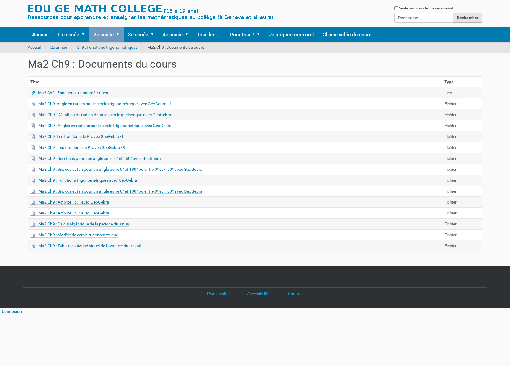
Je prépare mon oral (291, 35)
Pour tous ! (242, 35)
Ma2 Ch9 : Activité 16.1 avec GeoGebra (73, 202)
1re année (68, 35)
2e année (104, 35)
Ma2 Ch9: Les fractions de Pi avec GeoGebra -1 (81, 136)
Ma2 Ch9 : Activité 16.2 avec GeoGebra (73, 213)
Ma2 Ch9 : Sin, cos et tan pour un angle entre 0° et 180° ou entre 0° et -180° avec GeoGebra (120, 169)
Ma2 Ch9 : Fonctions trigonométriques (73, 92)
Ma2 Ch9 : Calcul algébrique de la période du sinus (83, 224)
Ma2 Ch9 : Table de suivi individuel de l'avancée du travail (89, 245)
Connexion (11, 311)
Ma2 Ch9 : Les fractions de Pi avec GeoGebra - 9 (81, 147)
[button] (85, 34)
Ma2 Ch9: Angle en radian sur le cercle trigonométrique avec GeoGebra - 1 (105, 103)
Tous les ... (209, 35)
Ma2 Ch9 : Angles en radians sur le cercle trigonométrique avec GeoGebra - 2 (107, 125)
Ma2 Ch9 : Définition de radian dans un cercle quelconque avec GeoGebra (104, 114)
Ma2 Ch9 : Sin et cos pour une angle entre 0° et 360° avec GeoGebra (99, 158)
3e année (138, 35)
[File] (34, 103)
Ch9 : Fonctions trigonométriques (107, 47)
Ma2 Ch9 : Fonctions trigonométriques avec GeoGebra (87, 180)
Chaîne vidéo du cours (347, 35)
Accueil (40, 35)
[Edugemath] (168, 12)
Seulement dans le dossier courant (426, 8)
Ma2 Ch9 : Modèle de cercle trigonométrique (78, 234)
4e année (173, 35)
